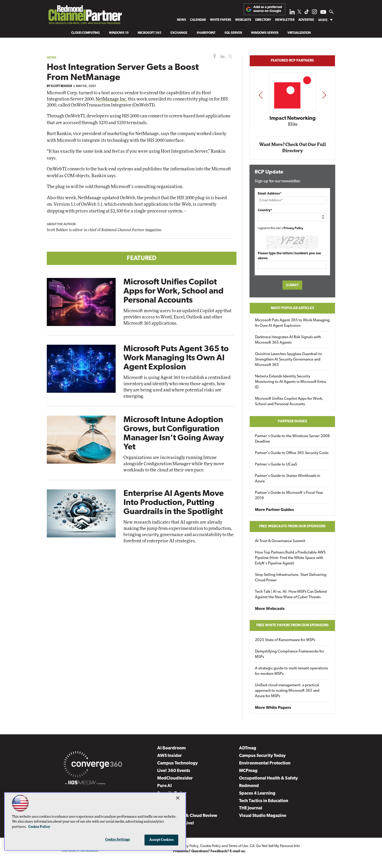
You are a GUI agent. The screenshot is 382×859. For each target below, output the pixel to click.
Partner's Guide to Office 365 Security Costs (291, 453)
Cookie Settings (117, 839)
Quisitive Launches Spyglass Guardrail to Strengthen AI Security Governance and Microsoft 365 (288, 359)
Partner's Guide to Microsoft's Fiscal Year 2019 (289, 495)
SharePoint (206, 33)
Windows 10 (119, 33)
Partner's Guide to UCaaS (276, 465)
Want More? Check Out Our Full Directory (292, 147)
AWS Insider (169, 756)
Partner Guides (292, 421)
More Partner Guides (274, 510)
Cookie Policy (210, 846)
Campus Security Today (262, 756)
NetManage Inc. (111, 99)
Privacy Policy (293, 228)
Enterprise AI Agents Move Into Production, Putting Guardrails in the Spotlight (173, 503)
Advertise (306, 20)
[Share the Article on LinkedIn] (222, 56)
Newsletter (284, 20)
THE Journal (250, 808)
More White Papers (273, 708)
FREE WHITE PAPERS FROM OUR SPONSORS (292, 625)
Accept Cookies (161, 840)
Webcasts (243, 20)
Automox (293, 125)
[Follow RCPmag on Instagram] (314, 13)
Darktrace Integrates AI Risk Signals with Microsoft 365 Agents (288, 340)
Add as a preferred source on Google (267, 8)
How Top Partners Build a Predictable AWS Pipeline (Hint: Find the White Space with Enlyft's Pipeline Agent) (290, 558)
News (181, 20)
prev (260, 95)
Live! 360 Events (173, 771)
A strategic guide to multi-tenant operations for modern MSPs (291, 671)
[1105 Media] (85, 783)
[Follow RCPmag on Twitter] (299, 12)
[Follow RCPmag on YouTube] (323, 12)
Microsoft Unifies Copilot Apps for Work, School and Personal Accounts (173, 291)
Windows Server (264, 33)
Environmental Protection (265, 763)
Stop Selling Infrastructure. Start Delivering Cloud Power (290, 577)
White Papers (220, 20)
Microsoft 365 (149, 33)
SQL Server (233, 33)
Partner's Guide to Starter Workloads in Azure (287, 478)
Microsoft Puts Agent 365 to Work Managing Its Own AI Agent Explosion (176, 358)
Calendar (198, 20)
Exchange (178, 33)
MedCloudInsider (175, 778)
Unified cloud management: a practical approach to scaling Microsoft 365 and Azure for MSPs (287, 690)
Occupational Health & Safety (268, 778)
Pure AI (164, 786)
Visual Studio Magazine (262, 816)
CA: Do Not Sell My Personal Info (275, 846)
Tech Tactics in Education (263, 801)
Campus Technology (177, 763)
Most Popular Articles (292, 308)
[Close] (177, 798)
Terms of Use (238, 846)
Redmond (249, 786)
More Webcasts (270, 609)
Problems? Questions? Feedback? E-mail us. (209, 851)
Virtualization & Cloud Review (187, 816)
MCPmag (248, 771)
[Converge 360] (93, 765)
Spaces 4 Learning (257, 793)
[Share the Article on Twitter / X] (230, 56)
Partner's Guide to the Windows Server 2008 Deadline (292, 439)
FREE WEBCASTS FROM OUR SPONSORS (292, 526)
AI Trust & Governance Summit (280, 541)
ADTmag (247, 748)
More (323, 20)
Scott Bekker (61, 86)
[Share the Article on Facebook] (213, 56)
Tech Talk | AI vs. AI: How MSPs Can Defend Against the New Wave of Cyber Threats (291, 594)
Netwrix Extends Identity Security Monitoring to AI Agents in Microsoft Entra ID (290, 382)
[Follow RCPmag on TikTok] (306, 13)
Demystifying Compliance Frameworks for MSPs (289, 654)
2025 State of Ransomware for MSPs (285, 640)
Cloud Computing (85, 33)
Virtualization (299, 33)
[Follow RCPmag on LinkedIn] (292, 13)
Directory (263, 20)
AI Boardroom (171, 748)
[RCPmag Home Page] (85, 16)
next (324, 95)
